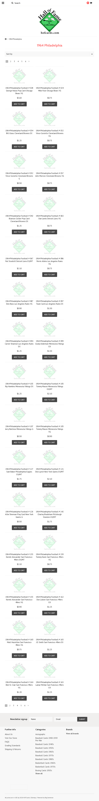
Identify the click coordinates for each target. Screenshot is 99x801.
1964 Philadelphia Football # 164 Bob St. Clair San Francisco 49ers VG (19, 685)
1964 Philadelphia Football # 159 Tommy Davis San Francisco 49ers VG (50, 557)
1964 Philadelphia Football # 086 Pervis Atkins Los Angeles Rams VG (50, 261)
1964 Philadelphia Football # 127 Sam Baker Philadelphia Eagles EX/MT (19, 472)
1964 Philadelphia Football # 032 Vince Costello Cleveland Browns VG (50, 133)
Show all (38, 773)
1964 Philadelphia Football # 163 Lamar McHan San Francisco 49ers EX (50, 685)
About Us (9, 734)
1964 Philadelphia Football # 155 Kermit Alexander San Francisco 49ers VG (19, 600)
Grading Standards (12, 745)
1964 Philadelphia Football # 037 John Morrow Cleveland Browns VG (49, 174)
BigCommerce (49, 798)
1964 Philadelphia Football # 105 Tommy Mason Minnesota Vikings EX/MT (50, 386)
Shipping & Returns (13, 749)
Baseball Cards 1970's (44, 755)
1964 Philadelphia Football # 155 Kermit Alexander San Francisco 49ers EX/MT (19, 557)
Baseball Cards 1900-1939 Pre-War (46, 739)
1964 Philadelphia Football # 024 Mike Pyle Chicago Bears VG (50, 89)
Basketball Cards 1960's (45, 763)
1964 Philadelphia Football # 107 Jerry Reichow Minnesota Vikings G (19, 427)
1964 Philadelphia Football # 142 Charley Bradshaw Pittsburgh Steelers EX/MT (50, 514)
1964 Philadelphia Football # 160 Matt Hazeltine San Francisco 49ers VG (19, 642)
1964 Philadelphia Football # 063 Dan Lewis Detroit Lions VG (50, 217)
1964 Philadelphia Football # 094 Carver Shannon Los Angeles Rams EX (19, 344)
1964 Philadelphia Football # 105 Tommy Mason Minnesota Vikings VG (50, 429)
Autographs (40, 734)
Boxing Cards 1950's (43, 770)
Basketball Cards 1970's (45, 766)
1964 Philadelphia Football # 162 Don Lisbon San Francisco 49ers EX (50, 600)
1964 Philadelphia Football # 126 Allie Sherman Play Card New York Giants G (19, 514)
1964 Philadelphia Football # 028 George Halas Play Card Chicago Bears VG (19, 91)
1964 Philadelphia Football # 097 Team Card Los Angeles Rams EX (50, 302)
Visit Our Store (11, 738)
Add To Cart (19, 104)
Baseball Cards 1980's (44, 759)
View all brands (72, 733)
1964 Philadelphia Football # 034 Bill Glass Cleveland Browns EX (19, 132)
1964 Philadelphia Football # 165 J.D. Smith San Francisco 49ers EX (50, 640)
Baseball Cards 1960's (44, 751)
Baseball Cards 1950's (44, 748)
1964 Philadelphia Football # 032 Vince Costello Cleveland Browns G (19, 176)
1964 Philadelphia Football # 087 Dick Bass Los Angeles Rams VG (19, 302)
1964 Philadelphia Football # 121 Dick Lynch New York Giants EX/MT (49, 470)
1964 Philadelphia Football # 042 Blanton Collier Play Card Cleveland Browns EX (19, 219)
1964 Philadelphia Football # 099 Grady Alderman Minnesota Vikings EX (49, 344)
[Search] (12, 2)
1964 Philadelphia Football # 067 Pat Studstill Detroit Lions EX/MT (19, 259)
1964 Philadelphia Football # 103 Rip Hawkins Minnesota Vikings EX (19, 385)
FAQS (7, 742)
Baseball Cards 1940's (44, 744)
